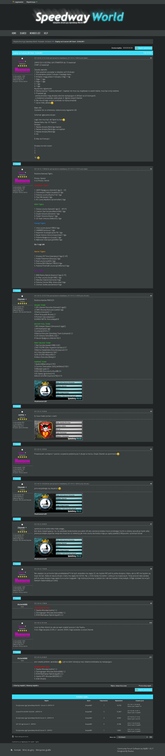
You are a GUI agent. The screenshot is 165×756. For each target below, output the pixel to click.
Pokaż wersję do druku (21, 736)
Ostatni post (131, 706)
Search (23, 33)
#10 (151, 623)
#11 (151, 657)
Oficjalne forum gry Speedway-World (25, 42)
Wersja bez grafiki (43, 750)
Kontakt (17, 750)
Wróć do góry (28, 750)
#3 (151, 296)
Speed (85, 58)
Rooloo (131, 751)
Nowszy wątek (31, 685)
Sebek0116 (138, 706)
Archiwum (48, 42)
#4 (151, 411)
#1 (151, 58)
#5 (151, 449)
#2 (151, 169)
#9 (151, 603)
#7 (151, 524)
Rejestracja (31, 2)
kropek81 (88, 705)
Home (14, 33)
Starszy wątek (19, 685)
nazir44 (137, 719)
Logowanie (19, 2)
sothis (21, 415)
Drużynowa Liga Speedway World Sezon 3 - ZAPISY (34, 730)
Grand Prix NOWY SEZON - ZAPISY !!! (29, 712)
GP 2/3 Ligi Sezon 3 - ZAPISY (26, 724)
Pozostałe (41, 42)
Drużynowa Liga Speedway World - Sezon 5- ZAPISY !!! (35, 705)
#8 (151, 569)
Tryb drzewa (147, 53)
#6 (151, 484)
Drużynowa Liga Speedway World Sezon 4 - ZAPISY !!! (35, 718)
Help (46, 33)
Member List (35, 33)
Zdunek (21, 299)
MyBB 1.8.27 (148, 748)
